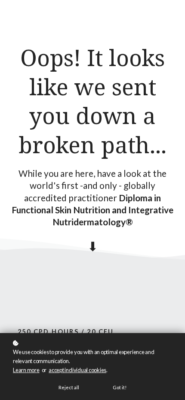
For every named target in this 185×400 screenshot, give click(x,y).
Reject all (69, 387)
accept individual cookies (77, 370)
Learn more (26, 370)
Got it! (119, 387)
